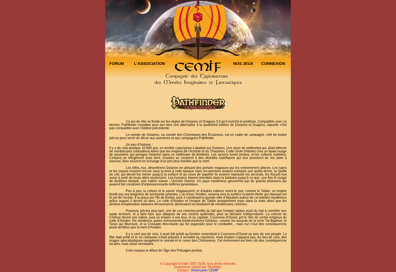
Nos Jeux (243, 64)
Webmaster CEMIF (205, 270)
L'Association (149, 64)
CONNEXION (273, 64)
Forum (116, 64)
